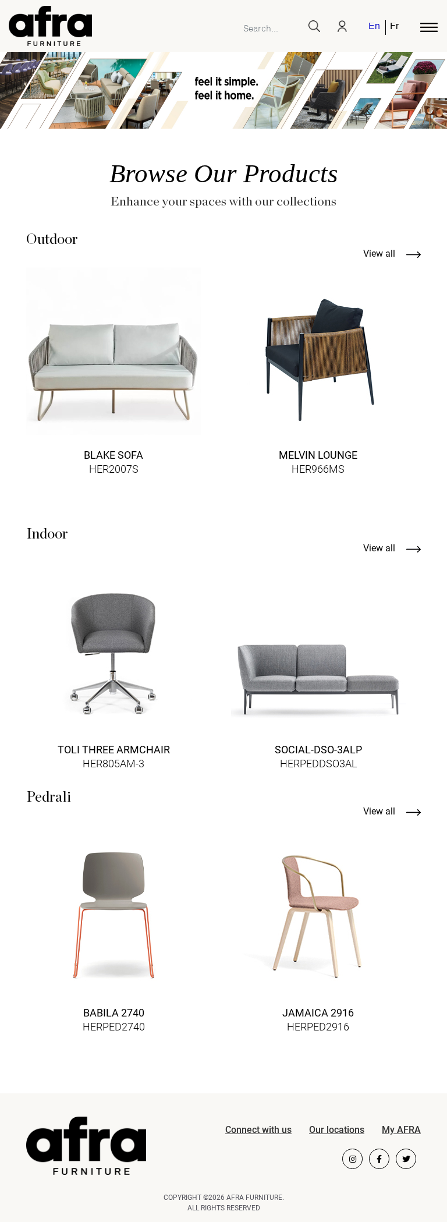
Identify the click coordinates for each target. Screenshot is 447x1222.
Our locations (336, 1129)
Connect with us (258, 1129)
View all (380, 253)
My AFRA (401, 1129)
